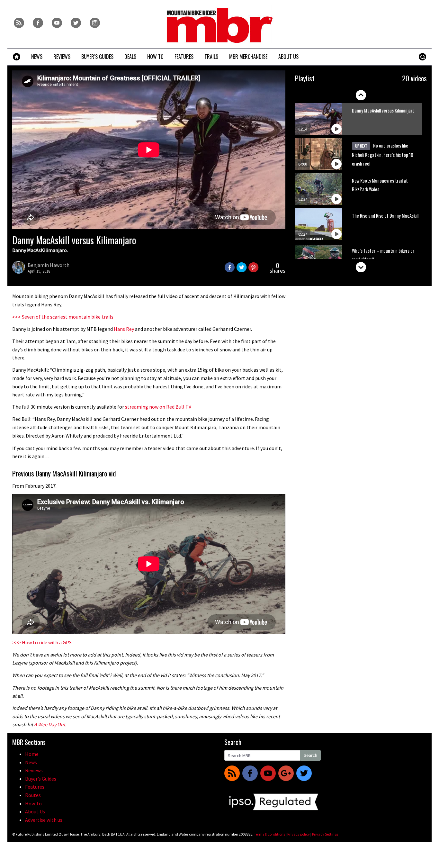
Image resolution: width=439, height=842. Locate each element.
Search (310, 755)
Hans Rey (124, 329)
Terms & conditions (269, 834)
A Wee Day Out (49, 724)
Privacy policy (298, 834)
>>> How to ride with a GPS (42, 642)
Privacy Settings (325, 834)
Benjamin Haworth (48, 265)
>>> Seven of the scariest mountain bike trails (62, 316)
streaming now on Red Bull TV (158, 406)
